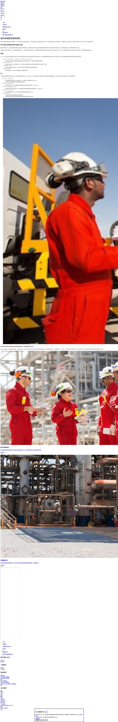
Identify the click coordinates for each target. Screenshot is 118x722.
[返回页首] (1, 710)
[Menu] (59, 20)
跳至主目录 (2, 1)
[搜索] (59, 18)
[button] (59, 9)
